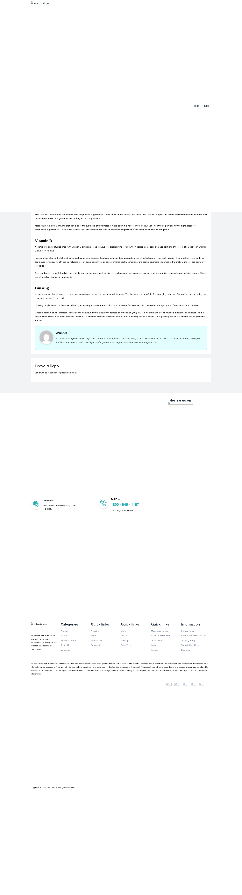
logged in (52, 372)
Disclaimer (186, 650)
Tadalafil (65, 645)
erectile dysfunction (184, 305)
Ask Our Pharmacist (160, 635)
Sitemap (125, 640)
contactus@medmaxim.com (122, 510)
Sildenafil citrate (68, 640)
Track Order (156, 640)
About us (95, 631)
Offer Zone (126, 645)
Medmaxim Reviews (160, 631)
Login (153, 645)
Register (154, 650)
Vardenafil (65, 650)
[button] (196, 106)
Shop (123, 631)
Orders (124, 635)
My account (96, 640)
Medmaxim (52, 787)
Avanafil (64, 631)
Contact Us (96, 645)
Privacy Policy (187, 631)
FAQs (93, 635)
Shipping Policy (188, 640)
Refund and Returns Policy (193, 635)
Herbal (64, 635)
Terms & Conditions (190, 645)
